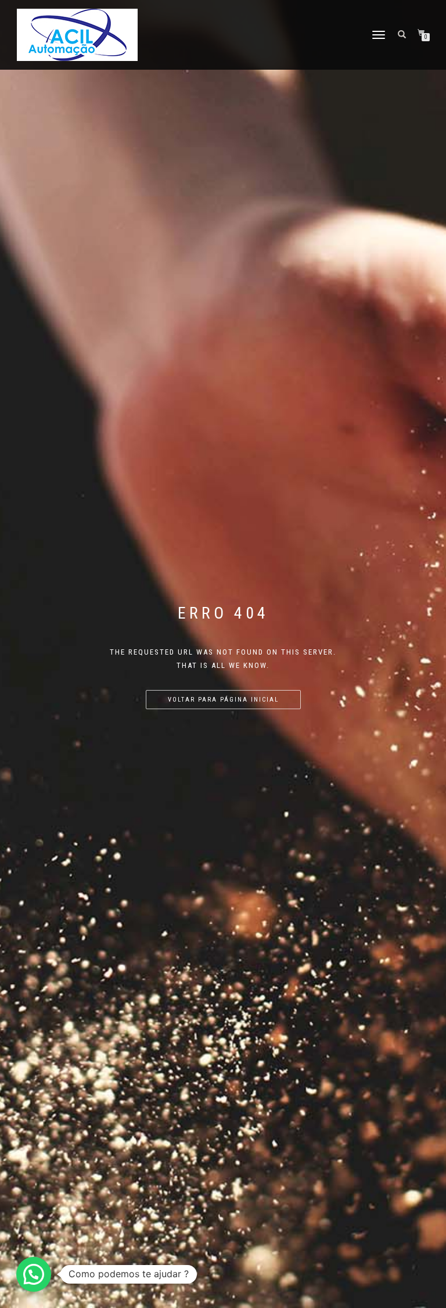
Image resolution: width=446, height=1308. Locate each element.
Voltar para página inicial (223, 699)
